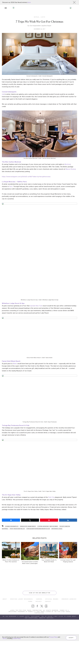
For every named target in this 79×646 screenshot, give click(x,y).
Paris (11, 186)
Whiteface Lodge (57, 528)
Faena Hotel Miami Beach (11, 361)
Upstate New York (36, 306)
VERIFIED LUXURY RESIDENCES (21, 599)
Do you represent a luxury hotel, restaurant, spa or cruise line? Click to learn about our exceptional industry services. (39, 617)
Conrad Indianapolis (9, 92)
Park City (51, 497)
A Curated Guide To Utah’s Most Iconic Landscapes (30, 562)
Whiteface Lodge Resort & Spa (13, 303)
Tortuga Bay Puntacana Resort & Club (15, 425)
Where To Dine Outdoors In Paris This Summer (11, 560)
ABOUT (5, 599)
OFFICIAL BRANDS (51, 599)
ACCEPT (71, 637)
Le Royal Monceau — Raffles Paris (14, 182)
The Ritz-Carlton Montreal (11, 162)
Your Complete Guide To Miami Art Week (49, 560)
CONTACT (48, 601)
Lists (43, 17)
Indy (3, 94)
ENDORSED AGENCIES (69, 599)
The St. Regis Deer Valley (11, 495)
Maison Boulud (71, 169)
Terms (4, 638)
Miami (15, 363)
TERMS (30, 601)
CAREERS (39, 599)
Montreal (68, 164)
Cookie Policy (17, 638)
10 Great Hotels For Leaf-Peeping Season (68, 560)
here (29, 2)
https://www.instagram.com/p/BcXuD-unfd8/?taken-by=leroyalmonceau (26, 176)
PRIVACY (39, 601)
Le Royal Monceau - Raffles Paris (48, 526)
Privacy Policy (53, 637)
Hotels (36, 17)
